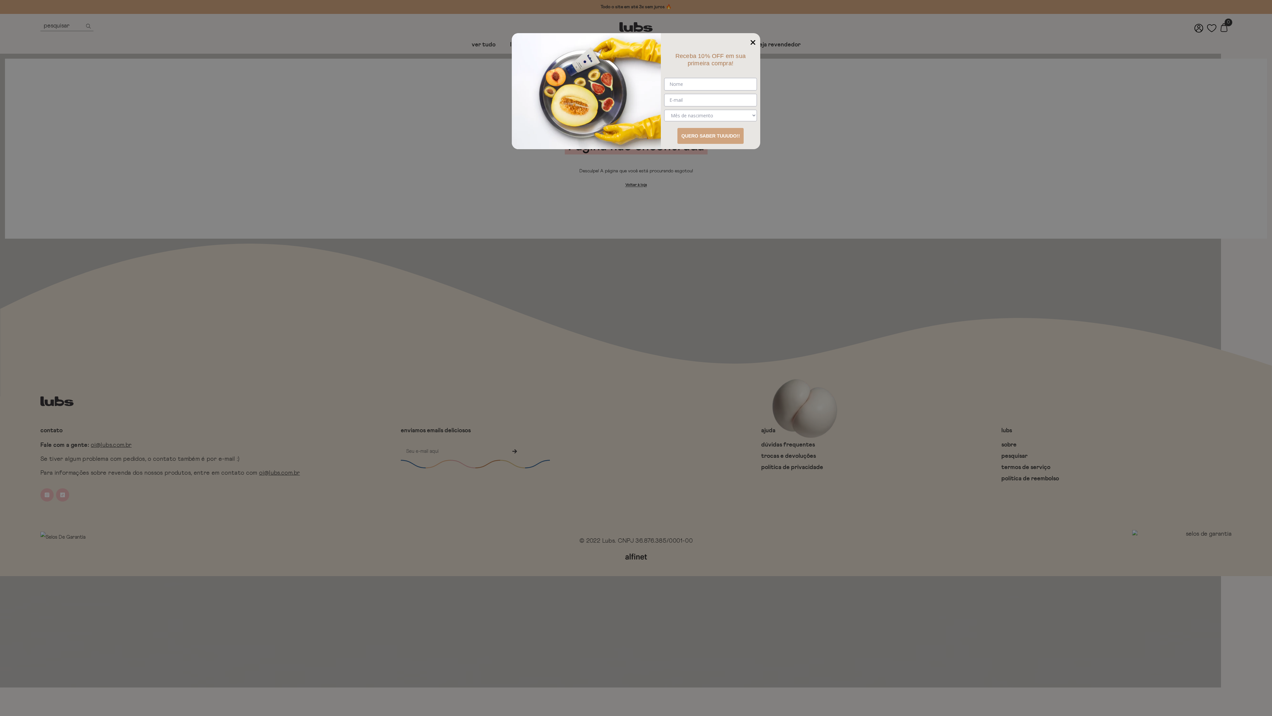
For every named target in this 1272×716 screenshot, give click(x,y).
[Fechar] (753, 40)
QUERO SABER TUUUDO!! (710, 136)
